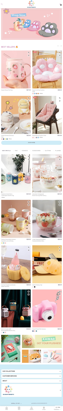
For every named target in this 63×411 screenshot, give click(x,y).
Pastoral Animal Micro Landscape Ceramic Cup (7, 195)
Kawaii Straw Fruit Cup (7, 90)
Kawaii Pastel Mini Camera (39, 329)
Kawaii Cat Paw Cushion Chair (38, 91)
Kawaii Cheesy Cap (37, 285)
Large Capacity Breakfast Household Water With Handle (39, 240)
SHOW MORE (31, 142)
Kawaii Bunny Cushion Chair (39, 135)
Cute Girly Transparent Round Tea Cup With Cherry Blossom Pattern (39, 195)
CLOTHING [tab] (48, 150)
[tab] (31, 371)
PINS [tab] (16, 150)
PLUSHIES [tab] (58, 150)
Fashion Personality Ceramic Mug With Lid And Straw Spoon (8, 240)
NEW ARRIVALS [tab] (6, 150)
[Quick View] (28, 52)
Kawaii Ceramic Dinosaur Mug (7, 136)
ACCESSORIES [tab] (36, 150)
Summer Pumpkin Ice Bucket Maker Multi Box (8, 285)
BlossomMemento (41, 403)
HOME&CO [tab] (25, 150)
